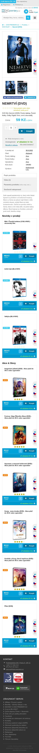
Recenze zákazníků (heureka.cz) (16, 727)
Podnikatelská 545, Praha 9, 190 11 (18, 663)
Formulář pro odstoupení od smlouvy (17, 718)
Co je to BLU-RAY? (11, 709)
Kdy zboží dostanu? (27, 144)
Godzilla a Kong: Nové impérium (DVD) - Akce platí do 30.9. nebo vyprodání (19, 559)
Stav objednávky (22, 1)
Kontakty (8, 721)
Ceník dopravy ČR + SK (8, 1)
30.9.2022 (29, 150)
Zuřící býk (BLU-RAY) (12, 269)
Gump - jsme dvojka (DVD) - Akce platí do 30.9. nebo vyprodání (18, 512)
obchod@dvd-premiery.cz (15, 669)
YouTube (8, 737)
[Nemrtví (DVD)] (19, 54)
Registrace (6, 5)
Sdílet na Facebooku (14, 97)
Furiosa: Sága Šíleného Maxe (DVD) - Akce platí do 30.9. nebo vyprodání (18, 417)
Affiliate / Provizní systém (13, 702)
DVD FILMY (6, 27)
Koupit (29, 131)
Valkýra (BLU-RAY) (11, 316)
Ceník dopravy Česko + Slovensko (16, 711)
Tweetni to (31, 97)
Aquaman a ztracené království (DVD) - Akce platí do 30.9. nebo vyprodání (18, 464)
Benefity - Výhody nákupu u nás (16, 704)
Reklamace (9, 732)
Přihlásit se (19, 5)
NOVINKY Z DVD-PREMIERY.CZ (16, 707)
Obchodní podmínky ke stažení (15, 725)
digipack (29, 153)
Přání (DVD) (8, 606)
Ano (27, 156)
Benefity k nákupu (11, 145)
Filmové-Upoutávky (11, 739)
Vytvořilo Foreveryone (19, 750)
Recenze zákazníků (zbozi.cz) (15, 730)
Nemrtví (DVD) (17, 27)
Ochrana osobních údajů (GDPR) (16, 723)
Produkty (24, 25)
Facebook (8, 716)
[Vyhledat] (28, 18)
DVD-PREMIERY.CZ (12, 25)
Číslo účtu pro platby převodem (15, 714)
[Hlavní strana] (3, 25)
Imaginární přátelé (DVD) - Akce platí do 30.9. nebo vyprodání (18, 369)
